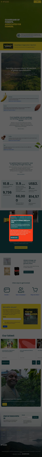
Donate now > (14, 237)
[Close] (33, 214)
